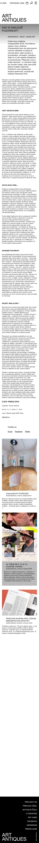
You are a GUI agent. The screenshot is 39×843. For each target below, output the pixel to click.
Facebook (32, 821)
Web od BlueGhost (36, 836)
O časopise (31, 813)
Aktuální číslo (29, 809)
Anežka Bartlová (13, 36)
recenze (22, 36)
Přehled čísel (30, 805)
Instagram (32, 825)
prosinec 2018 (30, 36)
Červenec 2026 (17, 3)
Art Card (32, 817)
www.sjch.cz (6, 417)
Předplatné (31, 829)
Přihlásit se (31, 802)
